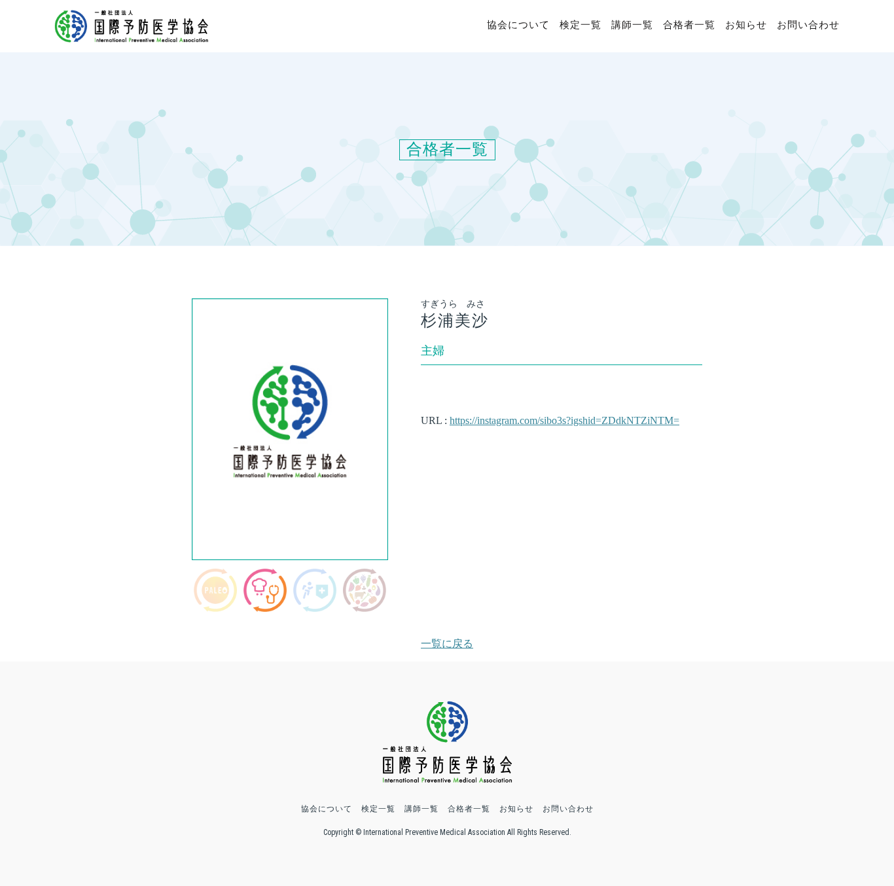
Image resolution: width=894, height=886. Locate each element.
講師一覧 (632, 25)
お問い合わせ (808, 25)
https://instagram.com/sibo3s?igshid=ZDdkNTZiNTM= (564, 420)
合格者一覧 (689, 25)
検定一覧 (580, 25)
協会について (518, 25)
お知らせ (746, 25)
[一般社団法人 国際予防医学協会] (131, 36)
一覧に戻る (447, 643)
